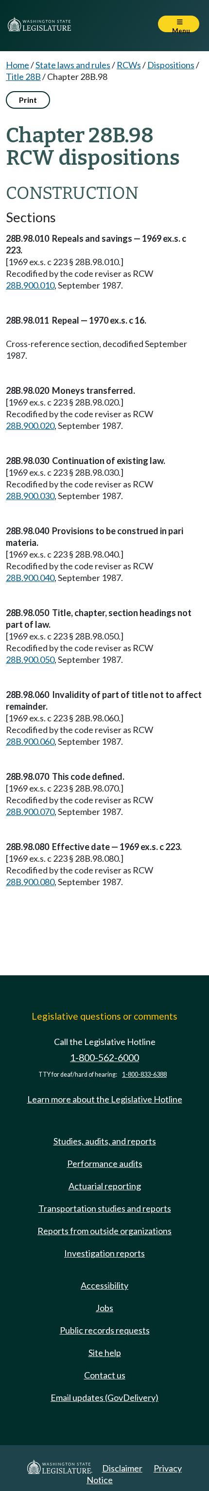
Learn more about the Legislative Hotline (104, 1099)
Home (17, 64)
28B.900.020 (30, 425)
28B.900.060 (30, 741)
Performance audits (104, 1163)
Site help (104, 1352)
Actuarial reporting (105, 1186)
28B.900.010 (30, 285)
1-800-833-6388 (144, 1074)
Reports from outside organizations (104, 1230)
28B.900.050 (30, 659)
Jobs (104, 1307)
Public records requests (105, 1330)
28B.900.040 (30, 577)
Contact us (104, 1375)
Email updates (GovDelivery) (104, 1397)
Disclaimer (122, 1468)
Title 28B (23, 76)
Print (28, 99)
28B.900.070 (30, 811)
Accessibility (104, 1285)
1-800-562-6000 (104, 1057)
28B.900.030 (30, 495)
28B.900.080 (30, 881)
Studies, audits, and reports (104, 1141)
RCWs (129, 64)
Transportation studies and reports (104, 1208)
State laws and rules (72, 64)
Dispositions (170, 64)
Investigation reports (104, 1253)
